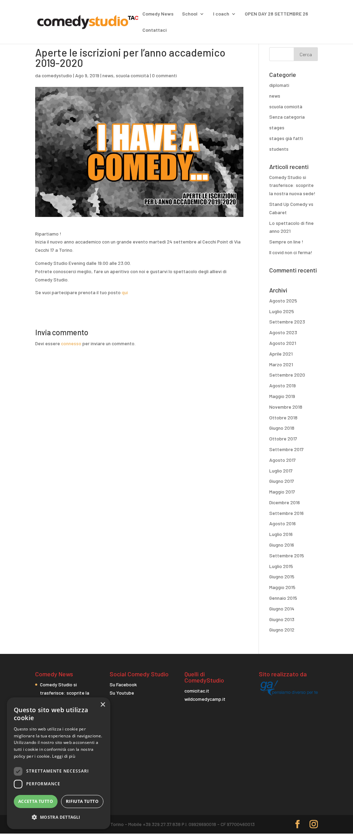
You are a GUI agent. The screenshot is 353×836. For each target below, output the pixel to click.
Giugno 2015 (281, 576)
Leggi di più (63, 756)
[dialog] (58, 763)
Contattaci (154, 30)
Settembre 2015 (286, 555)
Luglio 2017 (281, 471)
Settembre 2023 (287, 322)
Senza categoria (287, 117)
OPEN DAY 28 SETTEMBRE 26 (276, 14)
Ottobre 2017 (283, 438)
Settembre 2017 (286, 449)
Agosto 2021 (282, 343)
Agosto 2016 (282, 523)
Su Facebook (123, 684)
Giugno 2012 (281, 630)
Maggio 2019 (282, 396)
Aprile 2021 (281, 354)
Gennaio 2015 (283, 598)
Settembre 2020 (287, 375)
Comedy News (157, 14)
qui (125, 292)
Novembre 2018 (285, 407)
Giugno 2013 (281, 619)
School (190, 14)
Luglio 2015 (281, 566)
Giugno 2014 (281, 608)
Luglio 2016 (281, 534)
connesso (71, 343)
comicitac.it (196, 691)
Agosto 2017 (282, 460)
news (107, 75)
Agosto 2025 (283, 300)
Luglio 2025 (281, 311)
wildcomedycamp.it (204, 699)
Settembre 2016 (286, 513)
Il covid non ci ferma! (290, 252)
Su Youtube (122, 693)
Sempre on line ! (286, 242)
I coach (221, 14)
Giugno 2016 (281, 545)
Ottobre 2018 (283, 417)
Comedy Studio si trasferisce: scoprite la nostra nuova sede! (292, 185)
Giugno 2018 (281, 428)
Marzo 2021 (281, 364)
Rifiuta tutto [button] (82, 801)
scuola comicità (132, 75)
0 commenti (164, 75)
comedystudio (57, 75)
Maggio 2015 (282, 587)
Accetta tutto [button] (35, 801)
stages (276, 127)
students (279, 149)
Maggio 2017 (282, 492)
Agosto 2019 (282, 385)
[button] (58, 817)
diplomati (279, 85)
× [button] (102, 704)
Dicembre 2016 (284, 502)
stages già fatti (286, 138)
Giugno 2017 (281, 481)
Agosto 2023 (283, 332)
